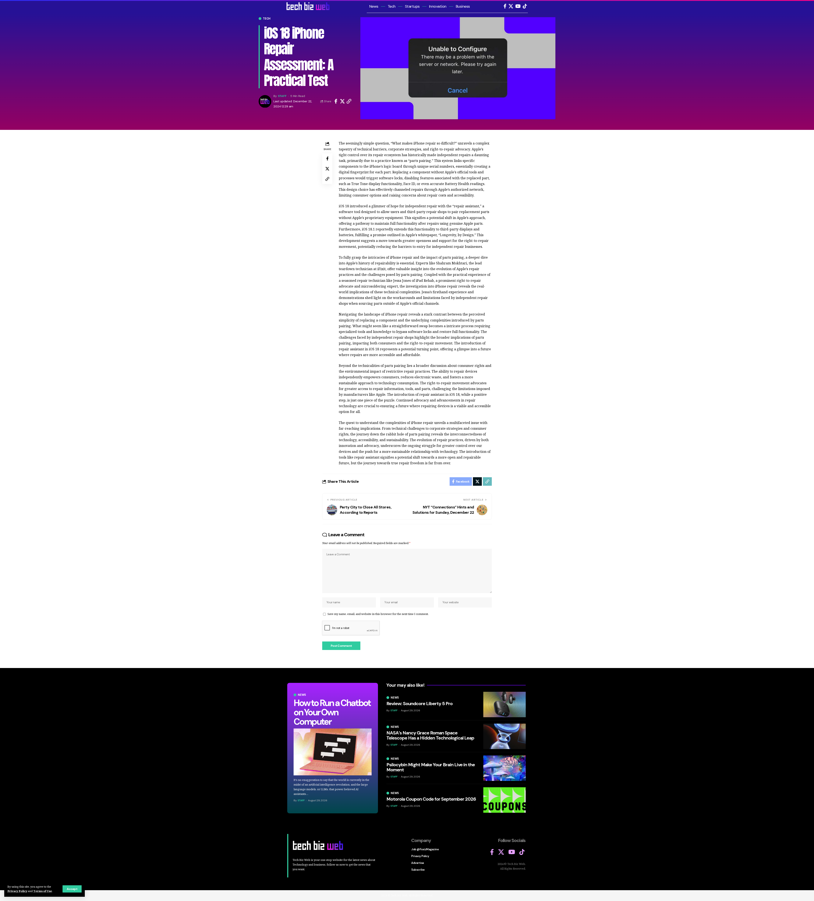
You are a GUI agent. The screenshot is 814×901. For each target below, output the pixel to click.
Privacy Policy (17, 891)
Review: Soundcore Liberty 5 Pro (419, 703)
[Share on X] (342, 101)
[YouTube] (518, 6)
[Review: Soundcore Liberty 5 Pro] (504, 704)
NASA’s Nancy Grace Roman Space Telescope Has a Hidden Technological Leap (430, 735)
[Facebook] (504, 6)
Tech (266, 18)
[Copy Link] (349, 101)
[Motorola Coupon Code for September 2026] (504, 800)
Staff (282, 96)
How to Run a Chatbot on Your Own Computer (332, 712)
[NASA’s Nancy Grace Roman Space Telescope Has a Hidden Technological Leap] (504, 736)
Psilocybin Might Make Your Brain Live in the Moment (430, 767)
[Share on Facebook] (336, 101)
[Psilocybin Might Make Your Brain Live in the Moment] (504, 768)
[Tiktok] (525, 6)
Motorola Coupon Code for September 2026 (431, 799)
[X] (510, 6)
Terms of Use (42, 891)
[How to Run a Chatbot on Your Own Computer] (333, 751)
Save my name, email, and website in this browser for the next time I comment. (378, 614)
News (302, 694)
